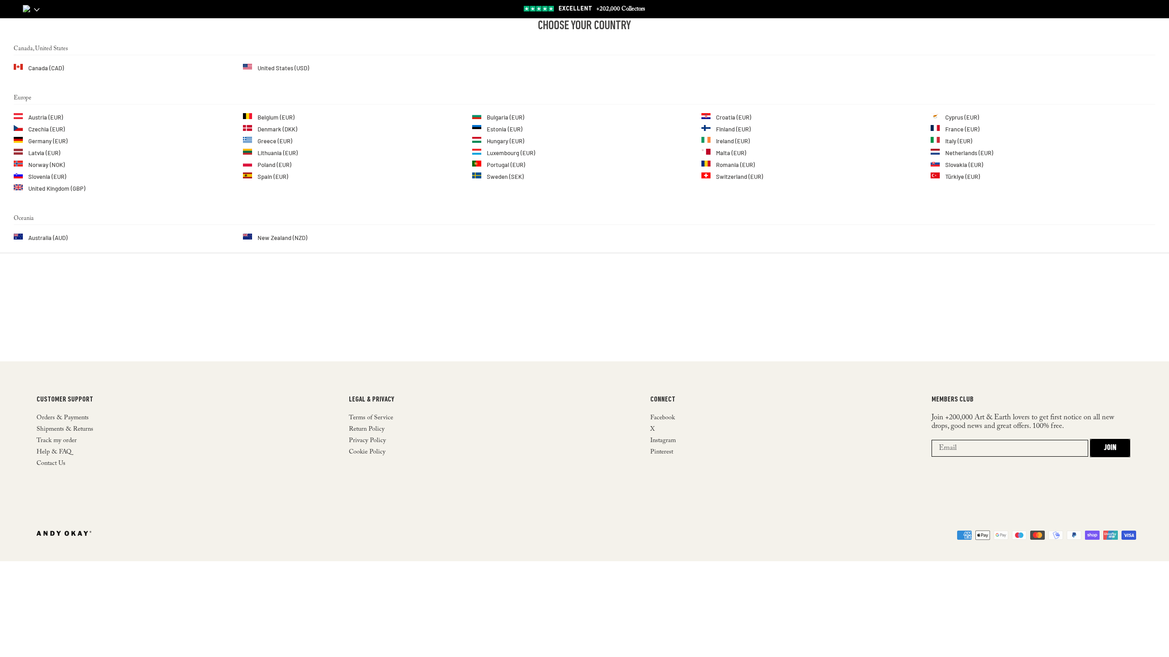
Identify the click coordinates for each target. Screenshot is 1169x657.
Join (1110, 448)
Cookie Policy (367, 452)
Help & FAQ (54, 452)
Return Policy (366, 429)
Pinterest (661, 452)
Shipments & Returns (65, 429)
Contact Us (51, 463)
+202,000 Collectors (601, 9)
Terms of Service (371, 418)
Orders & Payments (63, 418)
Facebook (662, 418)
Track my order (57, 441)
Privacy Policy (367, 441)
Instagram (663, 441)
